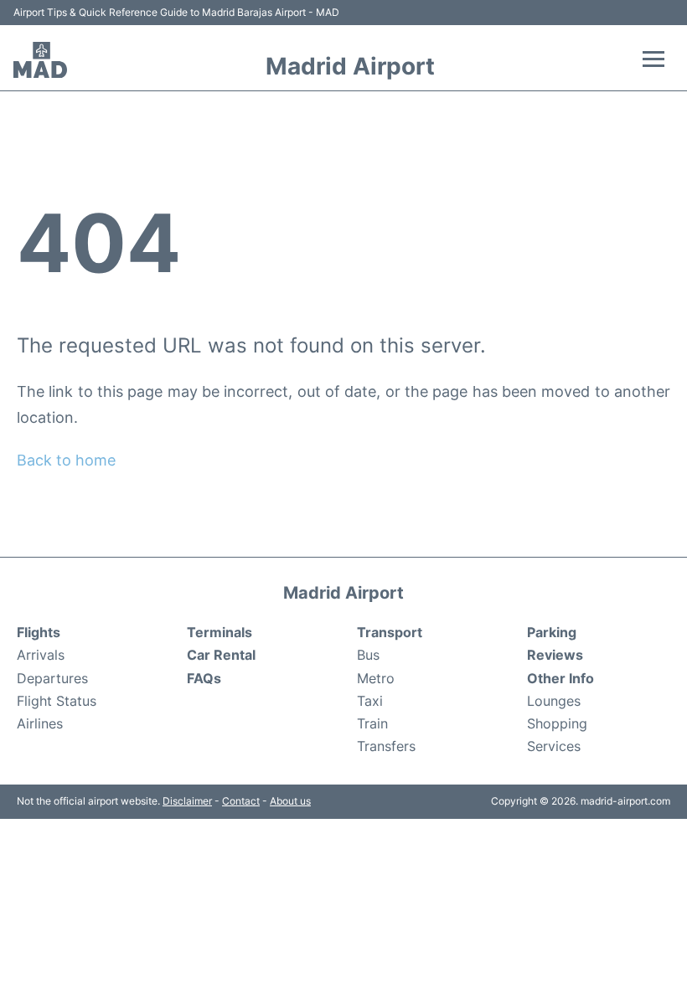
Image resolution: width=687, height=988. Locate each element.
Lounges (554, 700)
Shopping (557, 723)
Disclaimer (187, 801)
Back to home (66, 460)
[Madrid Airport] (40, 60)
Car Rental (221, 654)
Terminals (219, 632)
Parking (551, 632)
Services (554, 746)
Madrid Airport (350, 66)
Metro (376, 678)
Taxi (370, 700)
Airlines (40, 723)
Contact (241, 801)
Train (372, 723)
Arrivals (41, 654)
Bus (368, 654)
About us (290, 801)
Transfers (386, 746)
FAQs (204, 678)
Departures (52, 678)
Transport (389, 632)
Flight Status (56, 700)
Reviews (555, 654)
